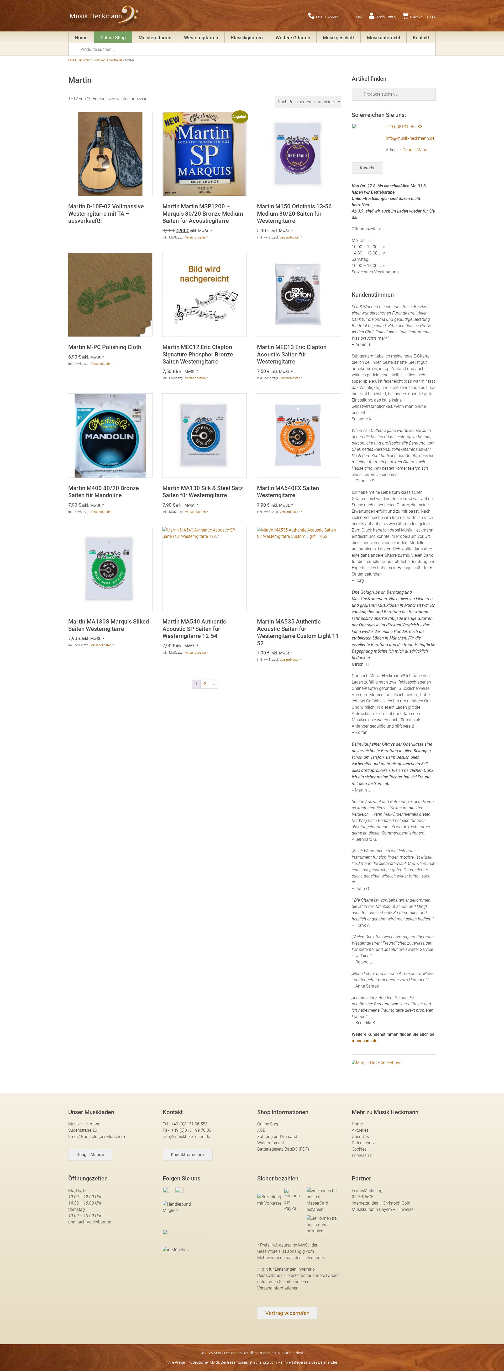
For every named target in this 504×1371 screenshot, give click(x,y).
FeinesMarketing (367, 1190)
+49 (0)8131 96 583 (404, 126)
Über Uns (360, 1136)
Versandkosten (195, 237)
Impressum (362, 1155)
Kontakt (421, 37)
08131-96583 (327, 17)
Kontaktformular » (187, 1154)
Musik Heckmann (80, 60)
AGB (261, 1130)
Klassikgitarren (247, 37)
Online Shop (113, 37)
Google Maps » (90, 1154)
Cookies (359, 1149)
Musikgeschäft (338, 37)
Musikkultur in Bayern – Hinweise (382, 1209)
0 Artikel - (423, 17)
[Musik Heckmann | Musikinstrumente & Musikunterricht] (104, 16)
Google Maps (414, 149)
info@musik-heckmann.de (410, 138)
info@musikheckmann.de (186, 1136)
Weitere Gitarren (293, 37)
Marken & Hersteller (108, 60)
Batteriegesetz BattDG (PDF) (283, 1149)
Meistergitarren (155, 37)
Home (81, 37)
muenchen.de (364, 1040)
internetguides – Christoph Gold (381, 1203)
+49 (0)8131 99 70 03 (191, 1130)
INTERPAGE (363, 1196)
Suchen (76, 49)
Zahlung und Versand (277, 1136)
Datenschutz (363, 1142)
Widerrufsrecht (270, 1142)
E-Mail (358, 17)
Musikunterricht (383, 37)
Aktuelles (360, 1130)
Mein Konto (386, 17)
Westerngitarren (201, 37)
